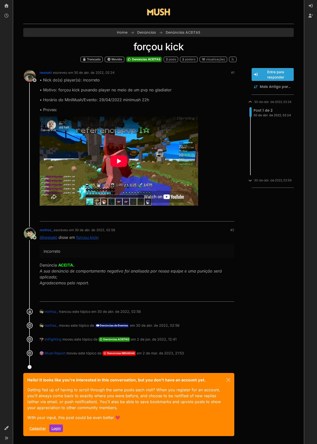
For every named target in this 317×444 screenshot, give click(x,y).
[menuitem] (310, 6)
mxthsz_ (46, 230)
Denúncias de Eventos (113, 325)
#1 (232, 72)
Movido (116, 59)
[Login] (310, 6)
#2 (232, 230)
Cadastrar (37, 428)
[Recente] (6, 16)
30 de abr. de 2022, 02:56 (95, 230)
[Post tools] (229, 215)
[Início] (6, 6)
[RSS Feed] (233, 59)
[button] (6, 428)
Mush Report (55, 353)
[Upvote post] (212, 215)
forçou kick (87, 237)
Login (56, 428)
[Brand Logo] (158, 12)
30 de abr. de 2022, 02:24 (94, 72)
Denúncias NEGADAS (121, 353)
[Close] (228, 380)
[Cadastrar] (310, 16)
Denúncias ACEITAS (145, 59)
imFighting (53, 339)
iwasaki (46, 72)
